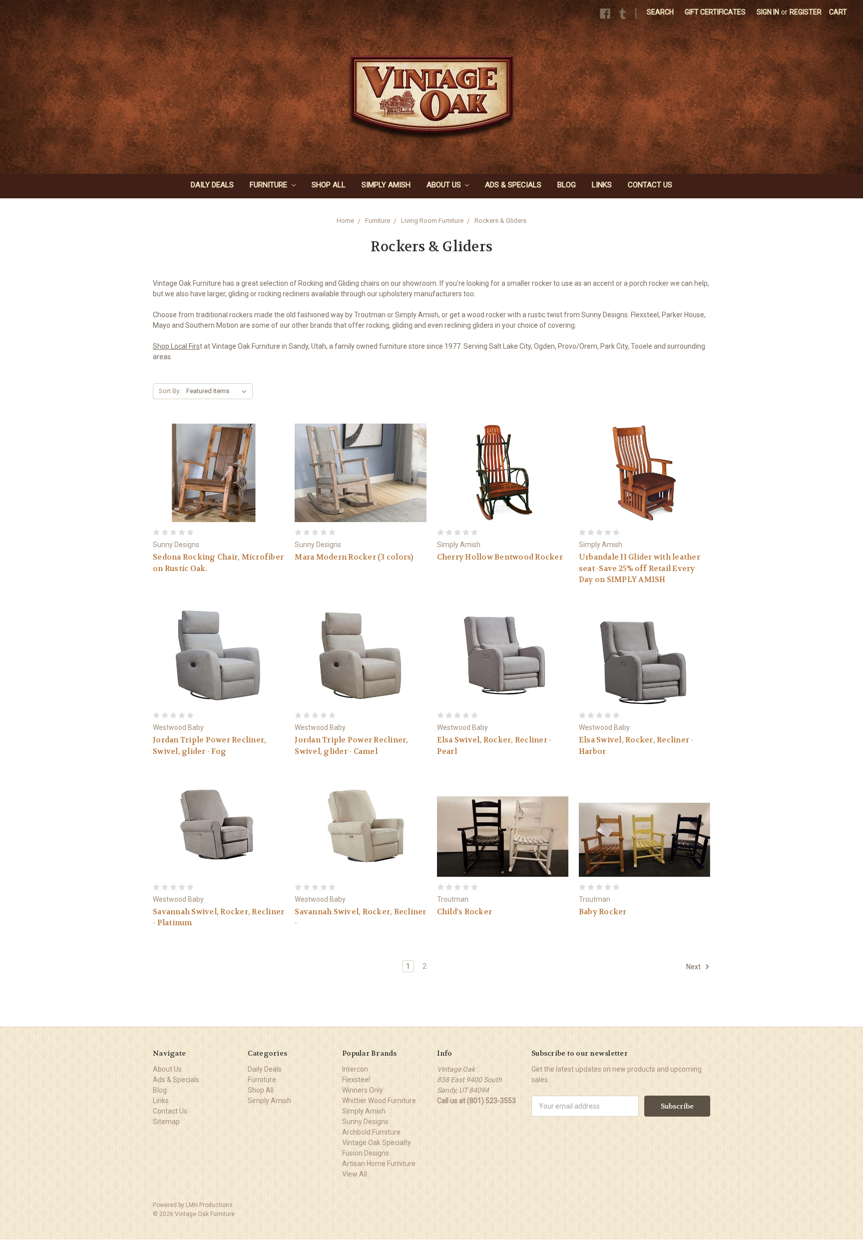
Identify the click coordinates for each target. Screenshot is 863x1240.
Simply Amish (386, 184)
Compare (215, 482)
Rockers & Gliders (500, 220)
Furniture (269, 184)
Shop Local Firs (176, 346)
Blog (566, 184)
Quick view (218, 463)
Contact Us (650, 184)
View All (354, 1174)
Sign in (768, 12)
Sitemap (166, 1122)
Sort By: (170, 391)
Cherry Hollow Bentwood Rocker (500, 557)
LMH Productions (209, 1205)
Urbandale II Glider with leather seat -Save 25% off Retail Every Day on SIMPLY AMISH (639, 568)
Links (602, 184)
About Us (445, 184)
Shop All (329, 184)
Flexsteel (356, 1080)
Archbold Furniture (371, 1132)
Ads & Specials (513, 184)
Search (660, 12)
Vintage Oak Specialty (376, 1143)
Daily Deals (212, 184)
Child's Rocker (464, 912)
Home (345, 220)
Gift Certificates (715, 12)
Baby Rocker (603, 912)
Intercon (355, 1069)
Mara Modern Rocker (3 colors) (354, 557)
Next (694, 966)
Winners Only (362, 1090)
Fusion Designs (365, 1153)
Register (806, 12)
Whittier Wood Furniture (379, 1101)
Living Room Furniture (432, 220)
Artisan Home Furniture (379, 1164)
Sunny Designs (365, 1122)
